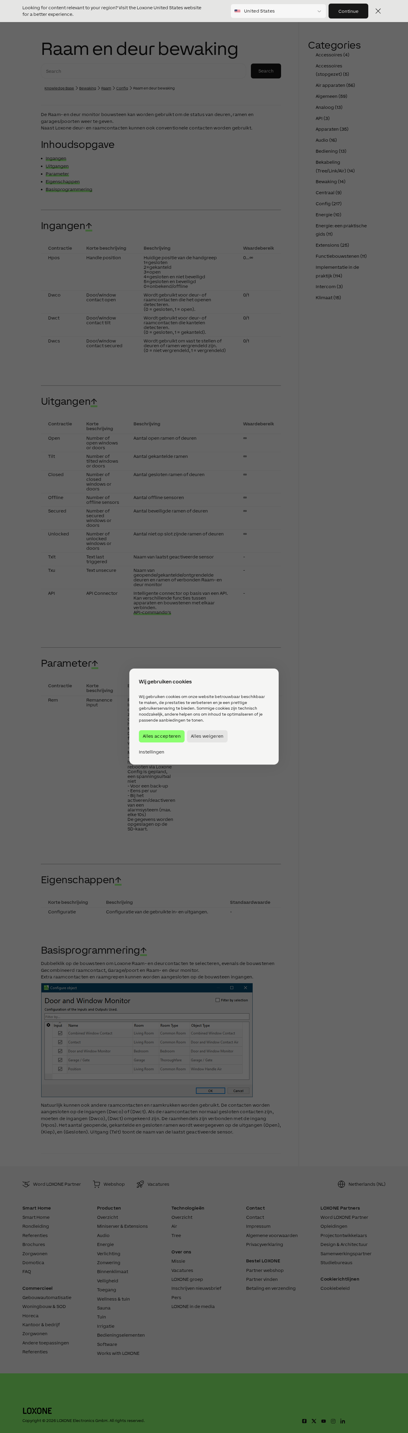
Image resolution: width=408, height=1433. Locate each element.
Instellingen (151, 752)
